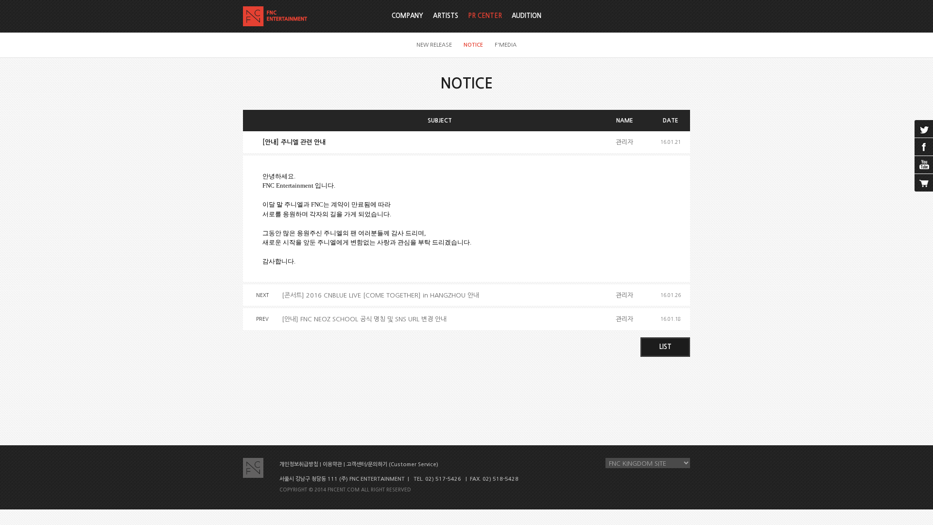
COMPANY (407, 16)
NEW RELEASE (434, 45)
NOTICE (473, 45)
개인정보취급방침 (298, 464)
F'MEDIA (506, 45)
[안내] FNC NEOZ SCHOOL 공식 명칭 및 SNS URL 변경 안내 (364, 319)
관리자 (624, 142)
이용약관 (332, 464)
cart (924, 183)
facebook (924, 147)
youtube (924, 165)
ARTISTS (445, 16)
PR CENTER (485, 16)
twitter (924, 129)
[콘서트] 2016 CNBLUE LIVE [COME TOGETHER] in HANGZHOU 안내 (380, 295)
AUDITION (526, 16)
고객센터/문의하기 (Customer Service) (392, 464)
